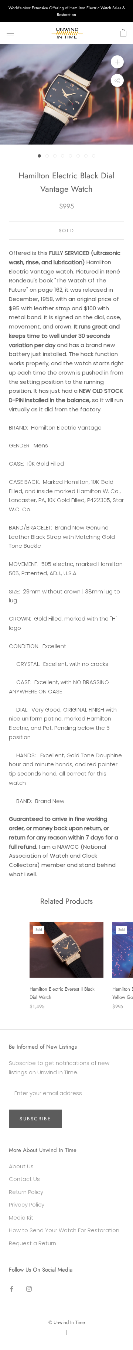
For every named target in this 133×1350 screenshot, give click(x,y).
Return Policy (26, 1192)
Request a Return (32, 1243)
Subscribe (35, 1118)
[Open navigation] (10, 33)
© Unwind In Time (66, 1322)
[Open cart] (123, 33)
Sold (66, 230)
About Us (21, 1166)
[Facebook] (11, 1289)
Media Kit (21, 1217)
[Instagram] (29, 1289)
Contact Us (24, 1179)
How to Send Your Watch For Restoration (64, 1230)
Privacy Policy (26, 1204)
